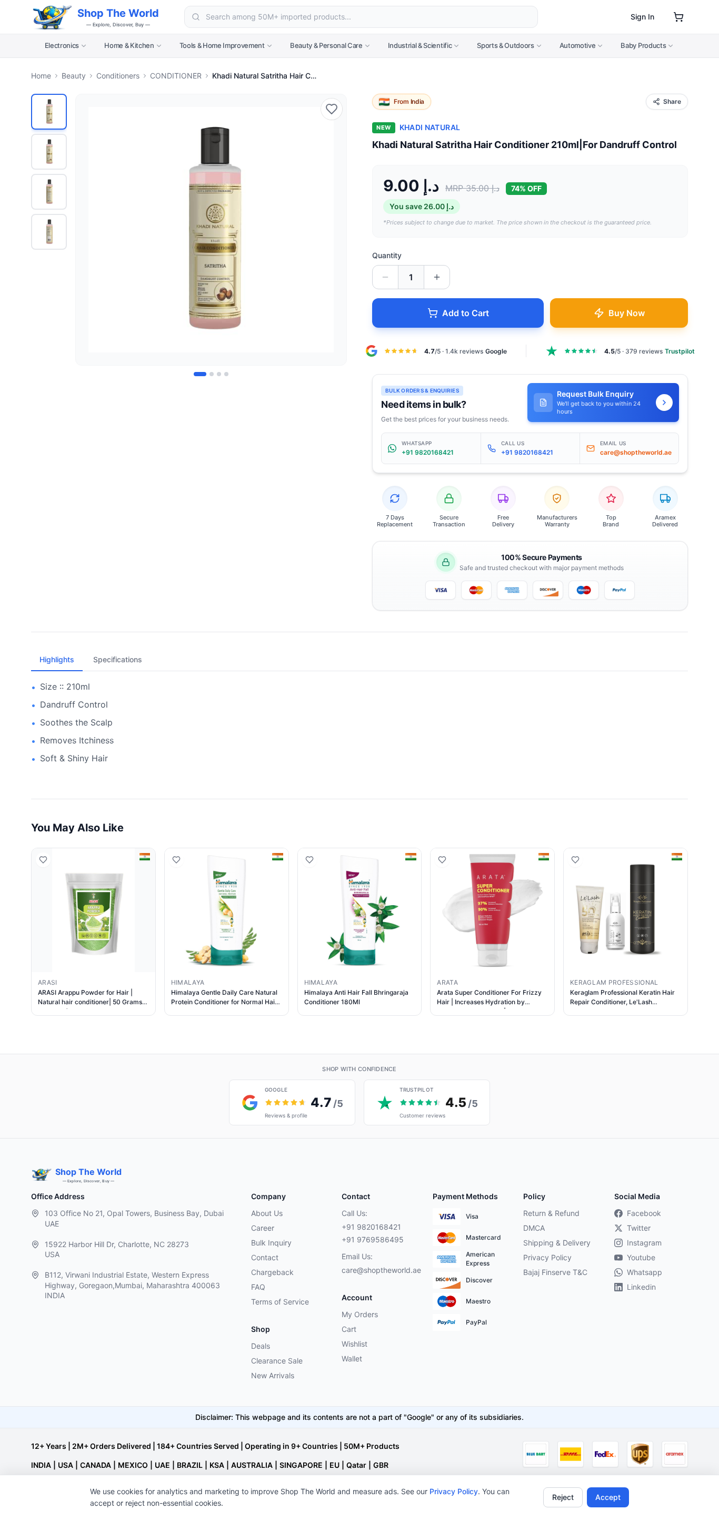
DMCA (534, 1227)
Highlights (56, 659)
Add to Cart (465, 313)
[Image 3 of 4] (219, 374)
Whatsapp (644, 1272)
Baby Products (643, 45)
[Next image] (332, 229)
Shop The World (118, 13)
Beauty (74, 75)
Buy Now (626, 313)
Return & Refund (551, 1213)
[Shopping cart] (678, 16)
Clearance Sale (277, 1360)
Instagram (644, 1242)
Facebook (644, 1213)
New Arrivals (272, 1375)
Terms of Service (280, 1301)
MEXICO (133, 1464)
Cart (349, 1329)
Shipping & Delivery (557, 1242)
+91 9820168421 (371, 1226)
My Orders (360, 1314)
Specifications (117, 659)
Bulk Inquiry (271, 1242)
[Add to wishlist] (331, 109)
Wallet (352, 1358)
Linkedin (641, 1286)
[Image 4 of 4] (226, 374)
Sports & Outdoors (505, 45)
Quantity (387, 255)
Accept (608, 1497)
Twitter (639, 1227)
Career (262, 1227)
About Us (267, 1213)
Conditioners (117, 75)
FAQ (258, 1286)
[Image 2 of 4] (211, 374)
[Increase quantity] (437, 277)
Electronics (62, 45)
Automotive (578, 45)
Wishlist (354, 1343)
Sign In (642, 16)
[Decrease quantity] (385, 277)
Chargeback (272, 1272)
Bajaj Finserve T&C (555, 1272)
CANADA (95, 1464)
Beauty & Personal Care (326, 45)
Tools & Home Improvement (222, 45)
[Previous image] (89, 229)
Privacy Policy (454, 1491)
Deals (260, 1345)
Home (41, 75)
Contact (264, 1257)
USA (65, 1464)
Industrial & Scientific (420, 45)
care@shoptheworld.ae (378, 1270)
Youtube (641, 1257)
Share (672, 101)
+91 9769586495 (373, 1239)
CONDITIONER (176, 75)
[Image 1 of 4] (200, 374)
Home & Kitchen (129, 45)
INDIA (41, 1464)
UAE (162, 1464)
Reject (563, 1497)
